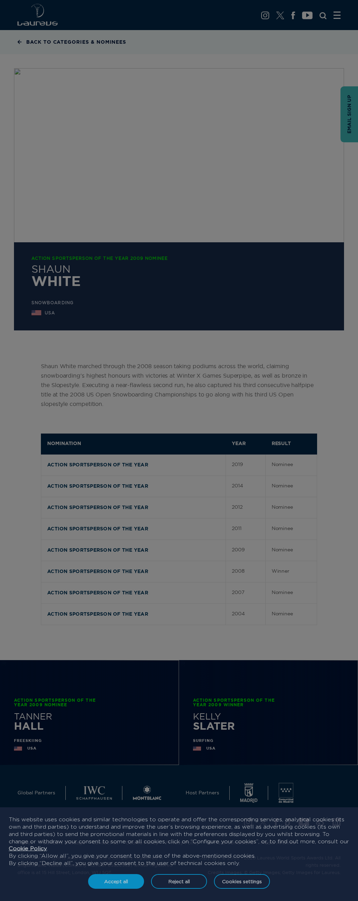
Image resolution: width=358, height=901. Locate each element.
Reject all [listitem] (179, 881)
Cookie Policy (28, 848)
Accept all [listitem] (116, 881)
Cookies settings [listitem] (242, 881)
